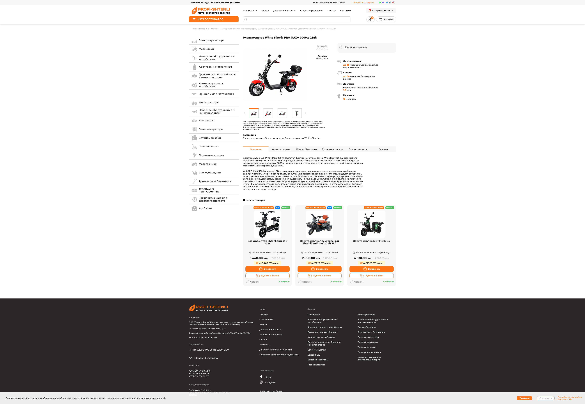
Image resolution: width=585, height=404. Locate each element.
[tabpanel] (275, 75)
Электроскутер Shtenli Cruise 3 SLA (267, 242)
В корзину (270, 269)
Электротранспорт (253, 138)
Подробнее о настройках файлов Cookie (570, 398)
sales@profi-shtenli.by (205, 358)
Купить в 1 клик (270, 275)
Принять (524, 398)
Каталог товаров (210, 19)
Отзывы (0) (322, 46)
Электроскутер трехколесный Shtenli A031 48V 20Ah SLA (319, 242)
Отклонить (545, 398)
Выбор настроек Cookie (270, 391)
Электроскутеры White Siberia (302, 138)
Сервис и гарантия (363, 3)
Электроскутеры (274, 138)
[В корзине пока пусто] (386, 19)
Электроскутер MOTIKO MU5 (371, 241)
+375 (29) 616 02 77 (199, 373)
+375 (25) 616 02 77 (199, 376)
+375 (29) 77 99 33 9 (199, 370)
